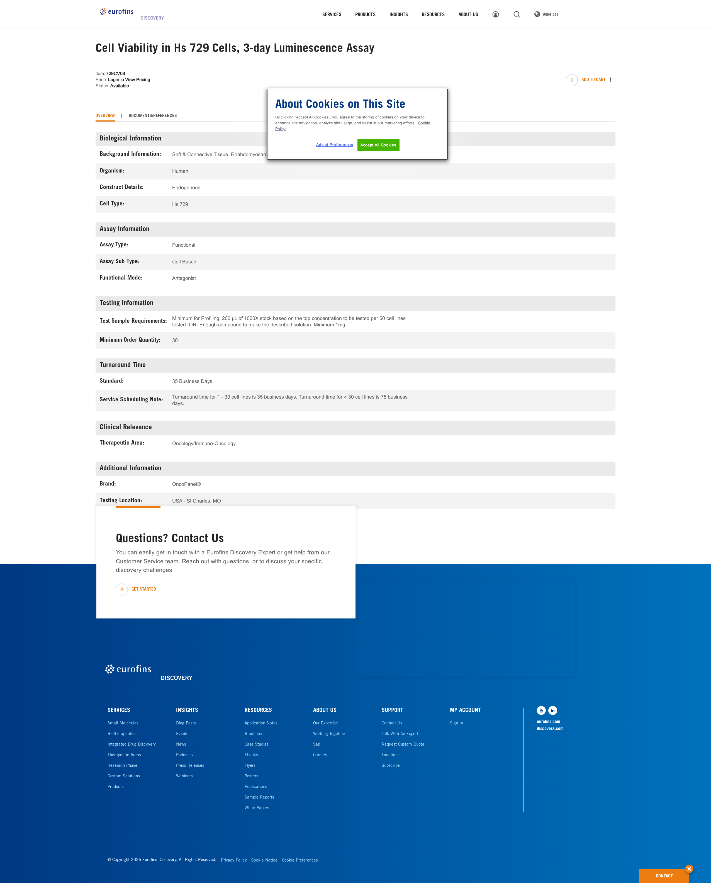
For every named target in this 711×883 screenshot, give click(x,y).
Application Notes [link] (261, 723)
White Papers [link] (257, 808)
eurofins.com (548, 722)
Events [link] (182, 734)
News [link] (181, 745)
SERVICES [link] (331, 15)
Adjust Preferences (334, 144)
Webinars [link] (184, 776)
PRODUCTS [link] (365, 15)
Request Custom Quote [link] (403, 745)
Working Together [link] (329, 734)
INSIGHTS (187, 711)
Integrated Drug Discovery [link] (132, 745)
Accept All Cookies (378, 145)
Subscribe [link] (391, 766)
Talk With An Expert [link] (400, 734)
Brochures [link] (254, 734)
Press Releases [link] (190, 766)
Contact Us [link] (392, 723)
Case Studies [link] (257, 745)
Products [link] (116, 787)
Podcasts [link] (184, 755)
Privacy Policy (234, 860)
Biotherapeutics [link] (122, 734)
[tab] (105, 116)
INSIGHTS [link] (398, 15)
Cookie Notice (264, 860)
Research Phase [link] (122, 766)
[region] (357, 124)
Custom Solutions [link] (124, 776)
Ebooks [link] (251, 755)
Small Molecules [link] (123, 723)
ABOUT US (325, 711)
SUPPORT (392, 711)
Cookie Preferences (300, 860)
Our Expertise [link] (325, 723)
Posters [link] (251, 776)
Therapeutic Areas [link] (124, 755)
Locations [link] (391, 755)
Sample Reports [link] (259, 797)
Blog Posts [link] (186, 723)
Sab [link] (316, 745)
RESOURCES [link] (433, 15)
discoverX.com (550, 729)
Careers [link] (320, 755)
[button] (689, 866)
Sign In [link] (456, 723)
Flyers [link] (250, 766)
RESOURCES (258, 711)
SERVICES (119, 711)
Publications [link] (256, 787)
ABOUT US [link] (468, 15)
